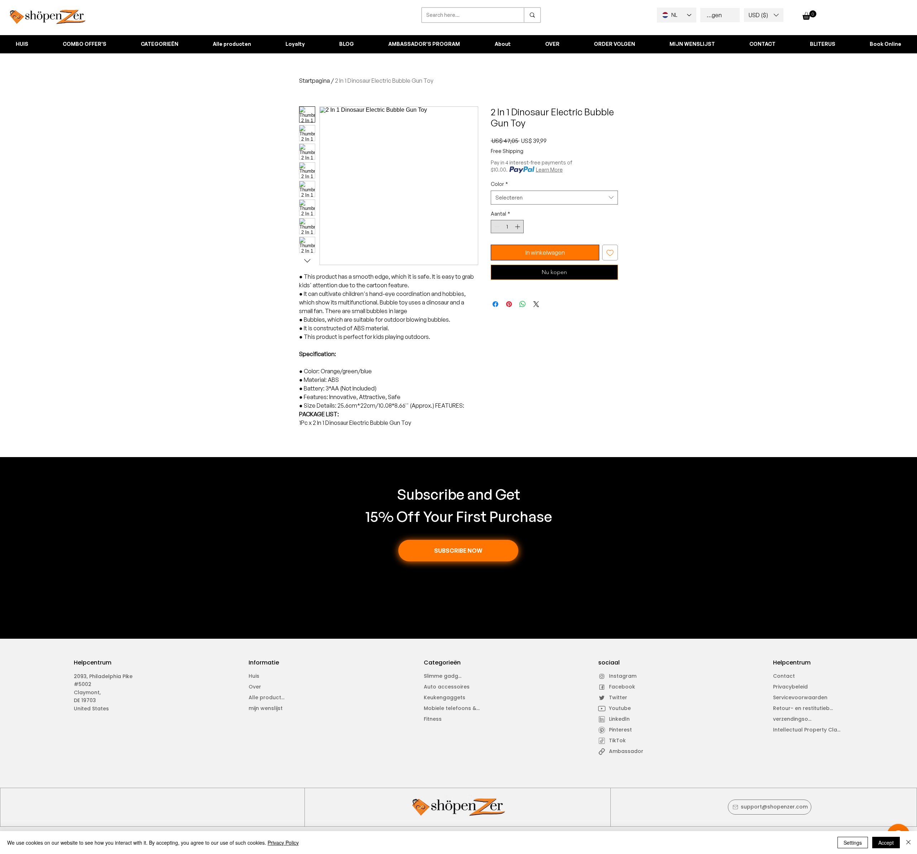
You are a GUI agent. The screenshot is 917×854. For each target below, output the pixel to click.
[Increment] (518, 226)
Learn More (549, 170)
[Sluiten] (908, 842)
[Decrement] (496, 226)
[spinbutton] (507, 226)
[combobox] (554, 198)
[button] (763, 15)
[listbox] (763, 15)
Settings (853, 842)
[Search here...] (532, 15)
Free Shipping (507, 151)
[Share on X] (536, 304)
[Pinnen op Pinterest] (509, 304)
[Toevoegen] (610, 252)
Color (499, 184)
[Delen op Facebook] (495, 304)
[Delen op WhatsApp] (522, 304)
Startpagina (314, 80)
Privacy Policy (283, 842)
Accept (886, 842)
